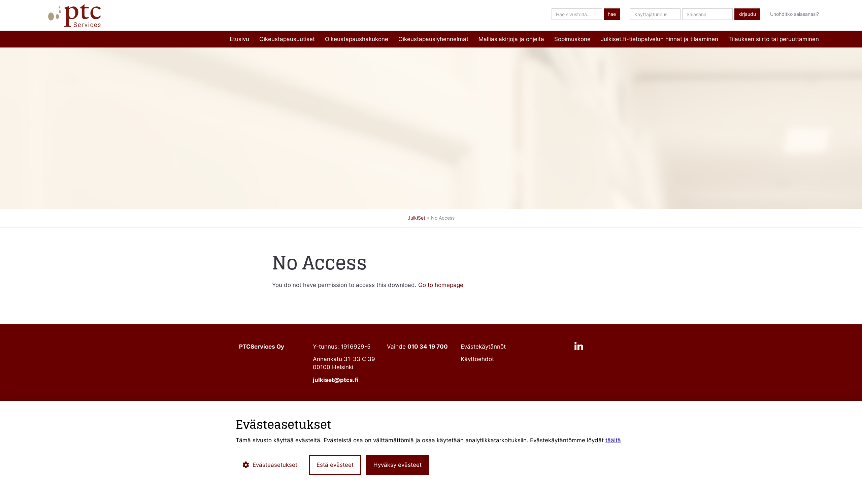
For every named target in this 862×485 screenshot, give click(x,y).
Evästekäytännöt (483, 346)
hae (612, 14)
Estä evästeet (335, 464)
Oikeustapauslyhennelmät (433, 39)
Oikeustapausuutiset (287, 39)
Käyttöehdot (477, 359)
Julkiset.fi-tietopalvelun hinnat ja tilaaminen (659, 39)
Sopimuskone (572, 39)
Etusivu (239, 39)
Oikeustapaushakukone (356, 39)
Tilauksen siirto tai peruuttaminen (773, 39)
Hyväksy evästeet (397, 464)
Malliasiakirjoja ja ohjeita (511, 39)
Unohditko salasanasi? (794, 14)
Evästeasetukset (275, 464)
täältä (613, 440)
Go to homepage (440, 285)
